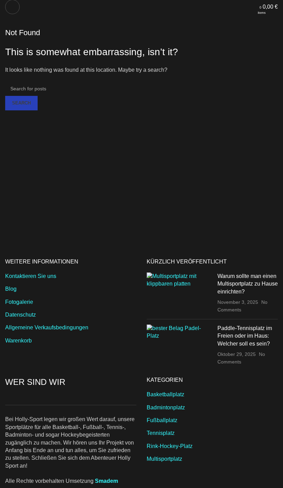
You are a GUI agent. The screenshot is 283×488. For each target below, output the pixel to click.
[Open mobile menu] (12, 7)
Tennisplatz (161, 433)
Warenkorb (18, 340)
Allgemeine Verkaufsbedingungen (46, 327)
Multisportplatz (164, 459)
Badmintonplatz (166, 407)
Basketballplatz (165, 394)
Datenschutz (20, 315)
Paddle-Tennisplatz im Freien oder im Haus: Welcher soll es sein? (244, 336)
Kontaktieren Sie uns (30, 276)
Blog (11, 289)
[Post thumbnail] (179, 293)
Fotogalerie (19, 302)
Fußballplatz (162, 420)
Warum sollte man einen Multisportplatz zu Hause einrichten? (247, 284)
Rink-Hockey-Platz (170, 446)
